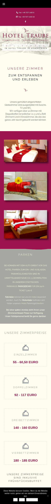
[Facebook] (25, 21)
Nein (22, 500)
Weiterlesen (32, 500)
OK (15, 500)
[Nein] (47, 496)
